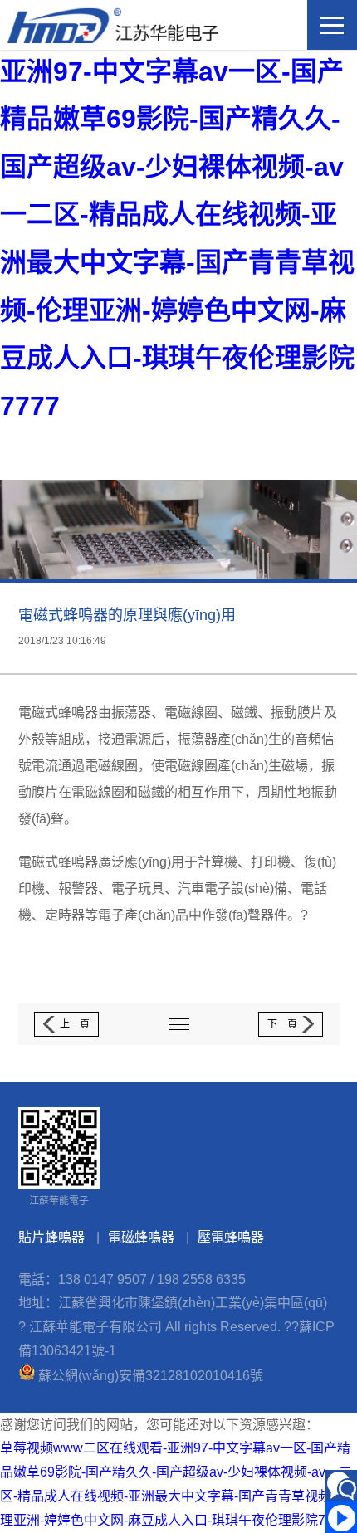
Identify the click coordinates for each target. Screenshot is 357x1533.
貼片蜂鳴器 (51, 1237)
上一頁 (75, 1024)
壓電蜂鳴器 (231, 1237)
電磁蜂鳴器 (141, 1237)
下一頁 (282, 1024)
